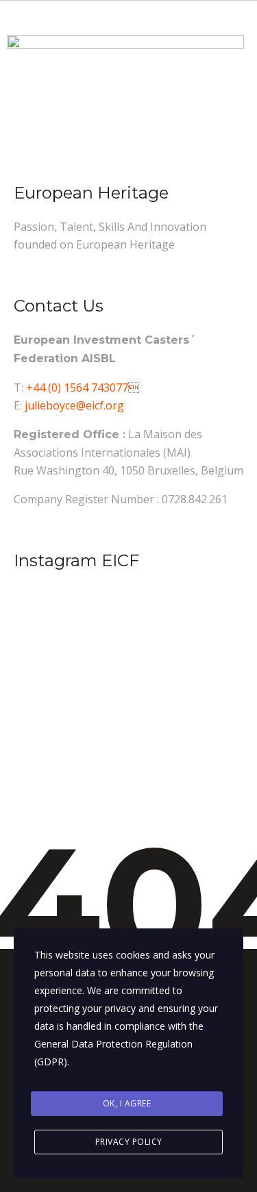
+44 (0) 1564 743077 (82, 387)
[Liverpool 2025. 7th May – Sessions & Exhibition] (128, 625)
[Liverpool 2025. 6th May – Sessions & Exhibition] (128, 826)
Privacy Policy (128, 1141)
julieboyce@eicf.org (74, 405)
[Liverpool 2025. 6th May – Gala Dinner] (128, 743)
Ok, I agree (127, 1103)
